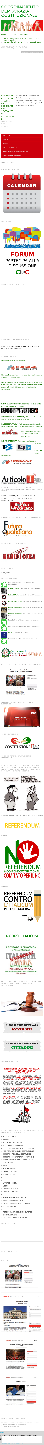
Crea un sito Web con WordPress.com (11, 1444)
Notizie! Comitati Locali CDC (35, 52)
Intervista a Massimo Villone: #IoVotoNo (13, 360)
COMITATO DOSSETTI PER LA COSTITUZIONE (18, 1157)
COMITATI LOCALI (35, 42)
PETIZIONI (5, 143)
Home (3, 34)
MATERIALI (25, 52)
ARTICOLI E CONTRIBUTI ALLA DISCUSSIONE (15, 152)
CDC (4, 124)
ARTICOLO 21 (7, 1139)
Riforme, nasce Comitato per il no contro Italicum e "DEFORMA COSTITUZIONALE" (31, 433)
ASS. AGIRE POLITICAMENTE (13, 1142)
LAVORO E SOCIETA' (10, 1183)
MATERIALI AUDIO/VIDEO (9, 148)
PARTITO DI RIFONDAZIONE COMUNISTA (16, 1203)
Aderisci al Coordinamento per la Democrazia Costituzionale (21, 39)
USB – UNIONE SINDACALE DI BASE (15, 1218)
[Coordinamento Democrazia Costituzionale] (22, 26)
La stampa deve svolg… (15, 601)
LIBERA (5, 1186)
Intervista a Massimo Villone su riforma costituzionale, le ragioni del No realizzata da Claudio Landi (21, 376)
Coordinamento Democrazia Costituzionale (20, 11)
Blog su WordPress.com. (8, 1418)
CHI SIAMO (24, 34)
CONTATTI (13, 34)
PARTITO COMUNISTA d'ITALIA (13, 1200)
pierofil (10, 632)
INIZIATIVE (5, 139)
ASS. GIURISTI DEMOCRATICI (13, 1145)
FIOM (5, 1165)
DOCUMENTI (6, 135)
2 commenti (4, 126)
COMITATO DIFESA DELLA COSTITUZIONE (17, 1154)
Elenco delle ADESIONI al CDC (14, 42)
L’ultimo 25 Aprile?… (14, 589)
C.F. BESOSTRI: (6, 424)
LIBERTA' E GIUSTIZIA (10, 1192)
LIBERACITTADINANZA (10, 1189)
